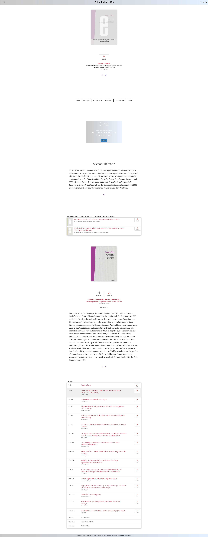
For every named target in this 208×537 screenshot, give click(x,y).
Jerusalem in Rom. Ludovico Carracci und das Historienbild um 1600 (96, 219)
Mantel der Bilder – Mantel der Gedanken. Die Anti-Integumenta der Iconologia (103, 452)
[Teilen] (105, 75)
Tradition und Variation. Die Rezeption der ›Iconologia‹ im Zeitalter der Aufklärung (103, 416)
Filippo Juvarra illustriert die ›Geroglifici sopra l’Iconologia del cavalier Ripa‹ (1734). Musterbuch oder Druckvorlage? (103, 486)
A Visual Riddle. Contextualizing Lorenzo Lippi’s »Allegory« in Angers (103, 510)
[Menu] (2, 2)
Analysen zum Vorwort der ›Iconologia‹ (94, 399)
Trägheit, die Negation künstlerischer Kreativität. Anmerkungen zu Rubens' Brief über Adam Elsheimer (99, 229)
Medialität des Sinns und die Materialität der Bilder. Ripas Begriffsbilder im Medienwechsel (99, 461)
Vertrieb (104, 535)
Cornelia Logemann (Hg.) (96, 299)
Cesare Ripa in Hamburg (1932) (91, 494)
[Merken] (102, 75)
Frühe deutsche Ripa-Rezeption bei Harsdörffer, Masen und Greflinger (100, 502)
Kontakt (109, 535)
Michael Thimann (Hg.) (112, 299)
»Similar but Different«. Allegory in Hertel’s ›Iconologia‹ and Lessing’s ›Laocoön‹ (103, 425)
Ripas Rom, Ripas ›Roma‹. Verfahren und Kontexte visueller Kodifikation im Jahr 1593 (100, 443)
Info (95, 535)
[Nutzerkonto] (201, 2)
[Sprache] (203, 2)
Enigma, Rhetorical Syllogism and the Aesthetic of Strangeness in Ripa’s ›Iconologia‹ (102, 407)
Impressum (128, 535)
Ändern (104, 140)
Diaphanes (104, 2)
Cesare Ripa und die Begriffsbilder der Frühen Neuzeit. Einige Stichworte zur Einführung (101, 391)
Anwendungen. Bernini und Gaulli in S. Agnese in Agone (99, 478)
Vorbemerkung (86, 385)
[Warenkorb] (206, 2)
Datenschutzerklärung (118, 535)
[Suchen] (4, 2)
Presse (99, 535)
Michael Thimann (104, 63)
